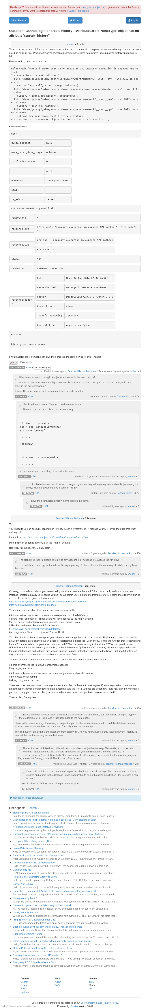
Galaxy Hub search (78, 10)
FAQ (57, 985)
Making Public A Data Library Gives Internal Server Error (42, 948)
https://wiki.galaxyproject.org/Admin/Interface (37, 629)
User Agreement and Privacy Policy (99, 1002)
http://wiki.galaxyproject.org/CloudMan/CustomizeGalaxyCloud (56, 537)
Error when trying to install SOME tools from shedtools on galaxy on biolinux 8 (54, 891)
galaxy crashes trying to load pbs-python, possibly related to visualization (52, 941)
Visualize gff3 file (22, 869)
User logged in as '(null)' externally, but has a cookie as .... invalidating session (54, 819)
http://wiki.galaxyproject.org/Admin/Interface (32, 605)
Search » (33, 808)
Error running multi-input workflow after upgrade (38, 855)
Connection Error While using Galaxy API (34, 862)
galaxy (13, 362)
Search (24, 981)
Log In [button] (134, 20)
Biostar (74, 1006)
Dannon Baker (124, 396)
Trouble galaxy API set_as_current (31, 812)
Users (24, 985)
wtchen (70, 44)
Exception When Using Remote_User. (33, 841)
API (91, 988)
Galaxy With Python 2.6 (25, 912)
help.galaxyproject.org (93, 7)
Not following (41, 367)
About (58, 981)
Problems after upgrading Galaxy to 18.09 (35, 876)
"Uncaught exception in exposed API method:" (37, 955)
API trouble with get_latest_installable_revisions (38, 827)
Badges (25, 992)
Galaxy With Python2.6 (25, 898)
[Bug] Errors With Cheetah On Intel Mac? (34, 919)
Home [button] (76, 20)
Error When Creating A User (27, 934)
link (29, 367)
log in (21, 797)
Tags (23, 988)
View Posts (18, 20)
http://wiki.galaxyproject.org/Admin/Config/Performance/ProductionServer (48, 601)
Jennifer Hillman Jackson (81, 371)
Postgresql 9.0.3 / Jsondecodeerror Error (34, 962)
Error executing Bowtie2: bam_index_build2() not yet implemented (47, 926)
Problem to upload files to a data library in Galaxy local (42, 905)
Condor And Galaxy (23, 884)
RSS (91, 981)
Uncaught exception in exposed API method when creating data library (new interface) (58, 834)
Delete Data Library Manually (28, 848)
